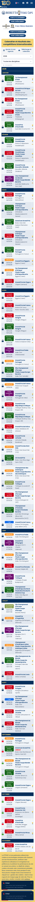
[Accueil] (5, 3)
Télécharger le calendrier (26, 50)
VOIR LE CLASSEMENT (17, 18)
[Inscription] (3, 762)
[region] (17, 7)
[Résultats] (32, 82)
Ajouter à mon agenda (11, 50)
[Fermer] (31, 883)
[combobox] (17, 3)
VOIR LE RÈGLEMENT (17, 21)
